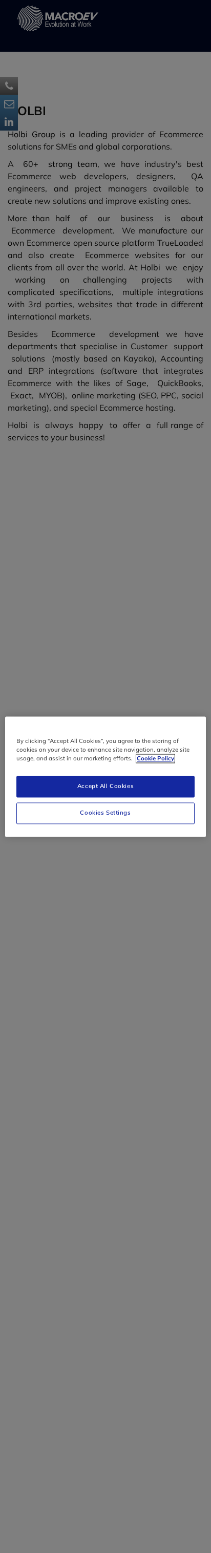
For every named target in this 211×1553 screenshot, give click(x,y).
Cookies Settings (105, 812)
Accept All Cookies (105, 786)
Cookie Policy (155, 758)
